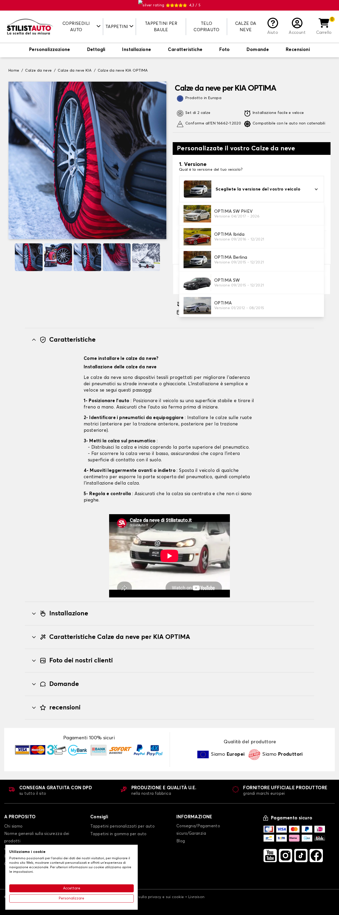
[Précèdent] (10, 257)
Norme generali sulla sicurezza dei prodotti (36, 837)
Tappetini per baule (161, 26)
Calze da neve (245, 26)
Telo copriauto (206, 26)
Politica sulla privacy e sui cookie (153, 897)
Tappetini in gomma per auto (118, 834)
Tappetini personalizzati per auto (122, 826)
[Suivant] (164, 257)
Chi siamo (13, 826)
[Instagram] (285, 855)
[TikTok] (300, 855)
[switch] (49, 50)
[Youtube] (270, 855)
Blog (180, 841)
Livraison (196, 897)
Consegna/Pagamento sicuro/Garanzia (198, 829)
